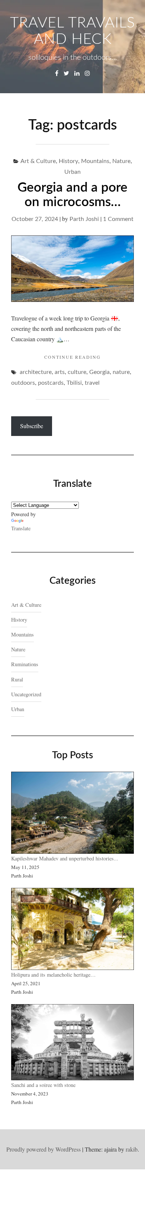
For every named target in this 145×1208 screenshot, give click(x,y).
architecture (36, 372)
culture (77, 372)
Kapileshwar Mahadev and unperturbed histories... (64, 858)
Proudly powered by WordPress (43, 1149)
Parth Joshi (84, 219)
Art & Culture (38, 161)
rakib (132, 1149)
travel (92, 383)
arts (60, 372)
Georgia (99, 372)
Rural (17, 679)
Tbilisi (74, 383)
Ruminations (24, 664)
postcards (51, 383)
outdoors (23, 383)
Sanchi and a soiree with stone (44, 1084)
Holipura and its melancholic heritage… (53, 974)
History (68, 161)
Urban (72, 172)
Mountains (95, 161)
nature (121, 372)
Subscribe (31, 426)
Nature (121, 161)
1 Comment (118, 219)
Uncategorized (26, 694)
